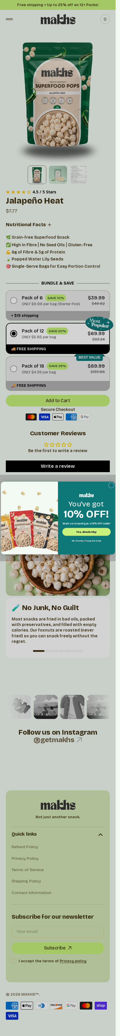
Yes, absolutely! (86, 531)
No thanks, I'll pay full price (86, 540)
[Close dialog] (111, 485)
